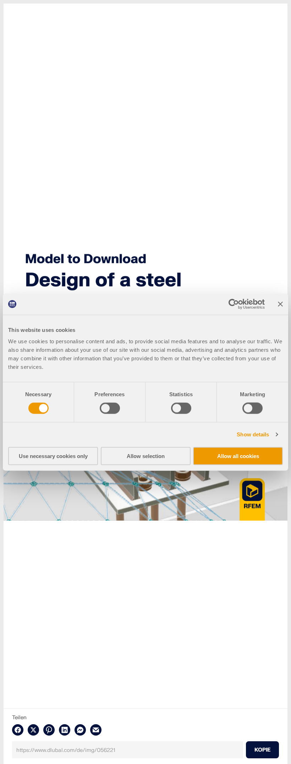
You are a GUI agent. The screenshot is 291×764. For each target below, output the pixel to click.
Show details (253, 434)
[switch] (110, 408)
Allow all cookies (238, 456)
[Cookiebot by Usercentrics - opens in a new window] (234, 304)
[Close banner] (280, 304)
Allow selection (146, 456)
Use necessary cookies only (53, 456)
